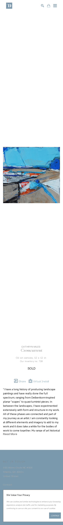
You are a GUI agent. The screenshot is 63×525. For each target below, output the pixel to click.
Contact (7, 484)
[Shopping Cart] (48, 5)
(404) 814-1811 (11, 480)
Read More (10, 433)
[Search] (42, 5)
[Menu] (55, 5)
